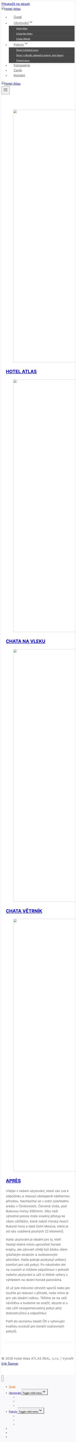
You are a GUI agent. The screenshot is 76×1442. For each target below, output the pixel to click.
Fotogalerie (22, 65)
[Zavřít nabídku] (2, 1378)
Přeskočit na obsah (15, 4)
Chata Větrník (23, 38)
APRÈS (13, 1180)
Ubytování (15, 1392)
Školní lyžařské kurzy (27, 50)
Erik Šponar (9, 1364)
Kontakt (20, 75)
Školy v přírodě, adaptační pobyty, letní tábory (40, 55)
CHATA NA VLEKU (25, 641)
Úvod (18, 17)
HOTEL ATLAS (21, 371)
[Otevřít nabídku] (5, 90)
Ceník (18, 70)
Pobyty (13, 1411)
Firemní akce (23, 60)
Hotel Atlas (21, 28)
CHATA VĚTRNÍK (24, 911)
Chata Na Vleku (24, 33)
